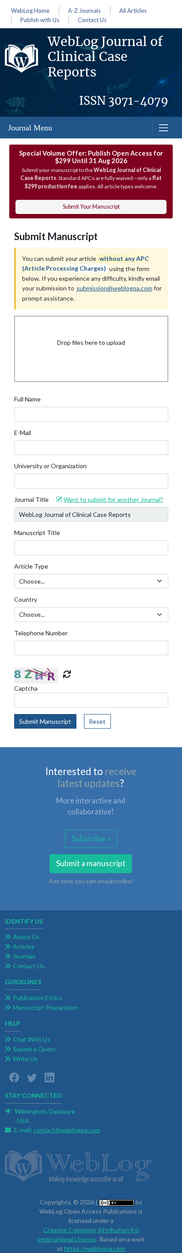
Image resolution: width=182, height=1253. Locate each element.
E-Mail (22, 432)
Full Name (27, 399)
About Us (26, 936)
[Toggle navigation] (163, 127)
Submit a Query (34, 1049)
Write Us (25, 1058)
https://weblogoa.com (94, 1248)
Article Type (31, 566)
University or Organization (50, 466)
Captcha (26, 688)
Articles (23, 946)
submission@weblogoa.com (114, 288)
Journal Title (31, 499)
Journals (24, 956)
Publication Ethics (37, 997)
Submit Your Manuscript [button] (91, 206)
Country (25, 599)
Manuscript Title (37, 532)
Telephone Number (41, 633)
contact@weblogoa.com (67, 1130)
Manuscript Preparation (45, 1007)
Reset (97, 721)
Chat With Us (31, 1039)
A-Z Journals (84, 11)
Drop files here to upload (91, 342)
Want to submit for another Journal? (113, 499)
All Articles (133, 11)
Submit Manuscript (45, 721)
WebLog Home (30, 11)
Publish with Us (39, 20)
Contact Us (92, 20)
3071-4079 (138, 101)
